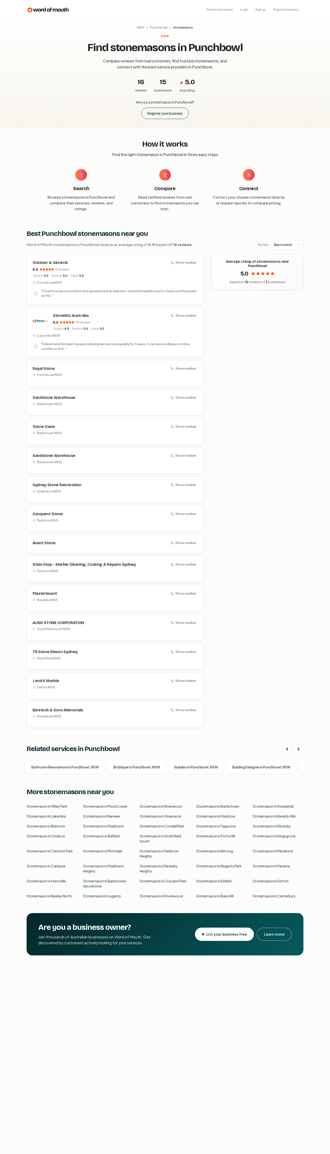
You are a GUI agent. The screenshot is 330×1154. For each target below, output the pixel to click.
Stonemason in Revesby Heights (159, 868)
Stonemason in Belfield (101, 836)
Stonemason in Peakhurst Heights (103, 868)
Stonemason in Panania (271, 866)
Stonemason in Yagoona (216, 826)
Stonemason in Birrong (214, 851)
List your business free (226, 934)
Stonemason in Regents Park (219, 866)
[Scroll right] (298, 749)
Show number (185, 262)
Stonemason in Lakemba (46, 816)
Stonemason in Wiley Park (47, 806)
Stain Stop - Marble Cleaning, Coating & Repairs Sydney (84, 564)
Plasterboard (45, 593)
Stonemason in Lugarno (102, 896)
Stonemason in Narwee (101, 816)
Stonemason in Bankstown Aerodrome (104, 883)
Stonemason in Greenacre (160, 816)
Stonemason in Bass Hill (215, 896)
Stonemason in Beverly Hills (274, 816)
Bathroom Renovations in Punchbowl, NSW (65, 767)
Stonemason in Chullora (46, 836)
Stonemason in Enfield (213, 881)
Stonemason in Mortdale (102, 851)
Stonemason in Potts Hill (215, 836)
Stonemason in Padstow (215, 816)
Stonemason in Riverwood (161, 806)
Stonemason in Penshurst (273, 851)
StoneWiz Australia (70, 315)
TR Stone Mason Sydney (55, 651)
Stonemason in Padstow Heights (159, 853)
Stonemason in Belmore (46, 826)
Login (244, 9)
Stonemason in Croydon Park (163, 881)
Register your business (165, 113)
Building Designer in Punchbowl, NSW (261, 767)
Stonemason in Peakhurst (103, 826)
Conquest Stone (48, 514)
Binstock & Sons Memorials (58, 710)
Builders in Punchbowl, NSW (196, 767)
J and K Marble (46, 680)
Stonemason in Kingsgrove (274, 836)
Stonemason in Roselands (273, 806)
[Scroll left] (287, 749)
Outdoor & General (50, 262)
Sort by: (263, 244)
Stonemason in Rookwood (161, 896)
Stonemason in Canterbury (274, 896)
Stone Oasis (44, 426)
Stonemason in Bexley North (49, 896)
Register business (286, 9)
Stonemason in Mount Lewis (105, 806)
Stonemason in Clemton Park (50, 851)
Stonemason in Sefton (271, 881)
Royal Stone (44, 368)
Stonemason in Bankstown (217, 806)
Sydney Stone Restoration (57, 485)
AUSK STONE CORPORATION (58, 622)
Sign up (260, 9)
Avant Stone (44, 543)
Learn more (274, 934)
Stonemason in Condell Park (162, 826)
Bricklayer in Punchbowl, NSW (136, 767)
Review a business (220, 9)
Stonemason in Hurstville (46, 881)
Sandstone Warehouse (54, 397)
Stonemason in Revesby (272, 826)
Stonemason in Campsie (46, 866)
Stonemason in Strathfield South (160, 838)
